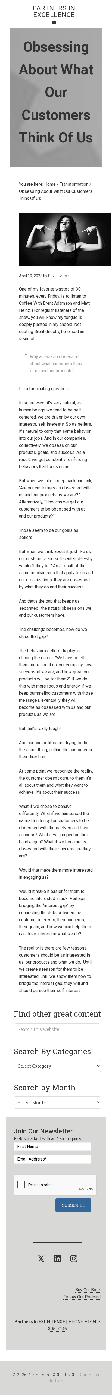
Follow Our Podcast (82, 1296)
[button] (41, 1259)
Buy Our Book (88, 1289)
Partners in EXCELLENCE (54, 11)
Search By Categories (52, 1051)
